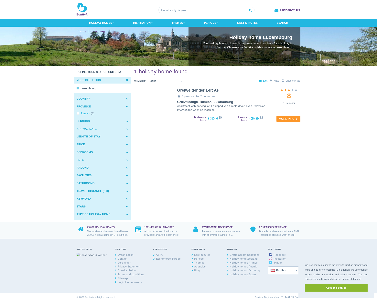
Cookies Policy (127, 270)
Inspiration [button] (142, 22)
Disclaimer (124, 262)
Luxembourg (223, 102)
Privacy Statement (129, 266)
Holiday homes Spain (243, 274)
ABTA (159, 254)
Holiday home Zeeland (244, 258)
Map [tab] (276, 80)
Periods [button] (210, 22)
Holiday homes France (244, 262)
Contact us (290, 10)
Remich (205, 102)
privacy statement (351, 279)
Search (282, 22)
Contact (122, 258)
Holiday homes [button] (100, 22)
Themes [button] (177, 22)
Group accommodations (244, 254)
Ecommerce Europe (168, 258)
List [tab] (264, 80)
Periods (199, 258)
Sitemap (123, 278)
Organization (126, 254)
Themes (199, 262)
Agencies (200, 266)
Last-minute (292, 80)
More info (287, 118)
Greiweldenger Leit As (198, 90)
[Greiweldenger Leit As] (152, 100)
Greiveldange (187, 102)
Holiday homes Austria (243, 266)
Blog (197, 270)
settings (323, 279)
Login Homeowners (130, 282)
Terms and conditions (131, 274)
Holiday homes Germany (245, 270)
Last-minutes (247, 22)
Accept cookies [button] (336, 287)
